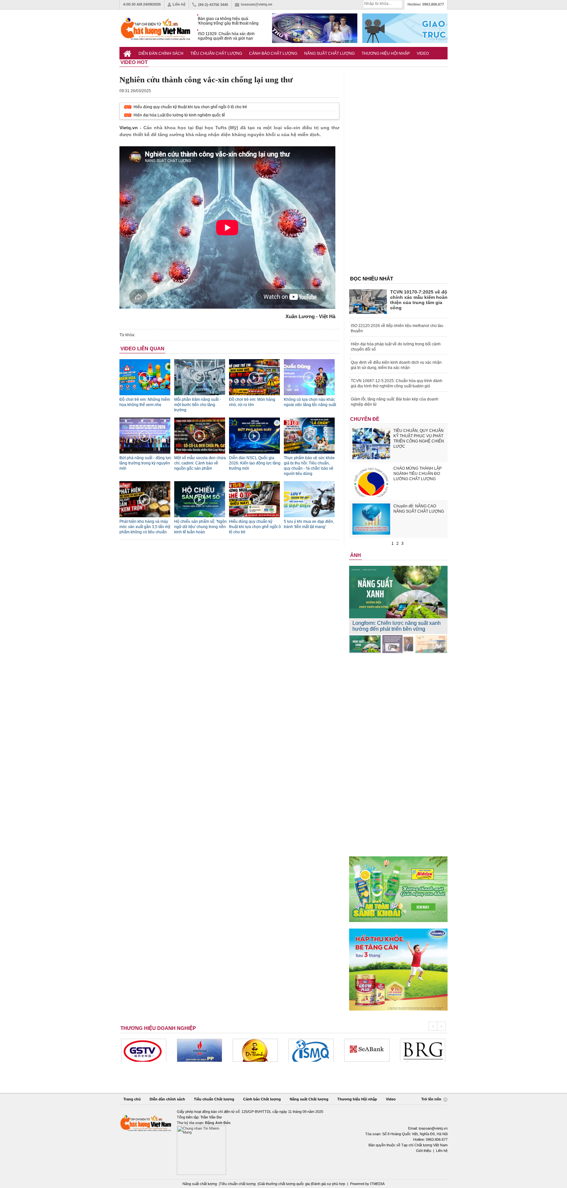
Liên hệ (179, 4)
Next (441, 1026)
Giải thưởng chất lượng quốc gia (285, 1184)
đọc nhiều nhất (371, 278)
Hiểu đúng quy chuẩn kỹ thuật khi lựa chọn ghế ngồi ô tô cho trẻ (190, 107)
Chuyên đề (364, 419)
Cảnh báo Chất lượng (273, 53)
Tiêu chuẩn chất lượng (238, 1184)
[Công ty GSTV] (143, 1050)
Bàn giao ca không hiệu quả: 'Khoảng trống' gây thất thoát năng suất (228, 21)
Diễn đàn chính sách (160, 53)
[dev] (199, 1050)
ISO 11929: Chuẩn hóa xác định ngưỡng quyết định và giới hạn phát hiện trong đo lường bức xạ (226, 36)
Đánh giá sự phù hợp (328, 1184)
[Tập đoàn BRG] (422, 1050)
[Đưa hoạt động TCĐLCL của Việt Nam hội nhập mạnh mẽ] (431, 644)
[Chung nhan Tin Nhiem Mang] (283, 1142)
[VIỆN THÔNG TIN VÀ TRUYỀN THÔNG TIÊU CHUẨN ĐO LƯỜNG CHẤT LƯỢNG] (311, 1050)
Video (423, 53)
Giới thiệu (423, 1151)
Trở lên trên (431, 1099)
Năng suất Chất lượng (329, 53)
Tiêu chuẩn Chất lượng (216, 53)
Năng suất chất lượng (199, 1184)
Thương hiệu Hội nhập (386, 53)
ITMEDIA (377, 1184)
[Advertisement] (398, 170)
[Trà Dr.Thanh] (255, 1050)
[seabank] (366, 1050)
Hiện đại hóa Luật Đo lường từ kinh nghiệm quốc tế (179, 115)
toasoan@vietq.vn (256, 4)
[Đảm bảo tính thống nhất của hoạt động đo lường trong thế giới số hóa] (398, 644)
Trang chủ (132, 1099)
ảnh (355, 555)
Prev (433, 1026)
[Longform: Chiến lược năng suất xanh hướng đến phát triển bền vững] (365, 644)
